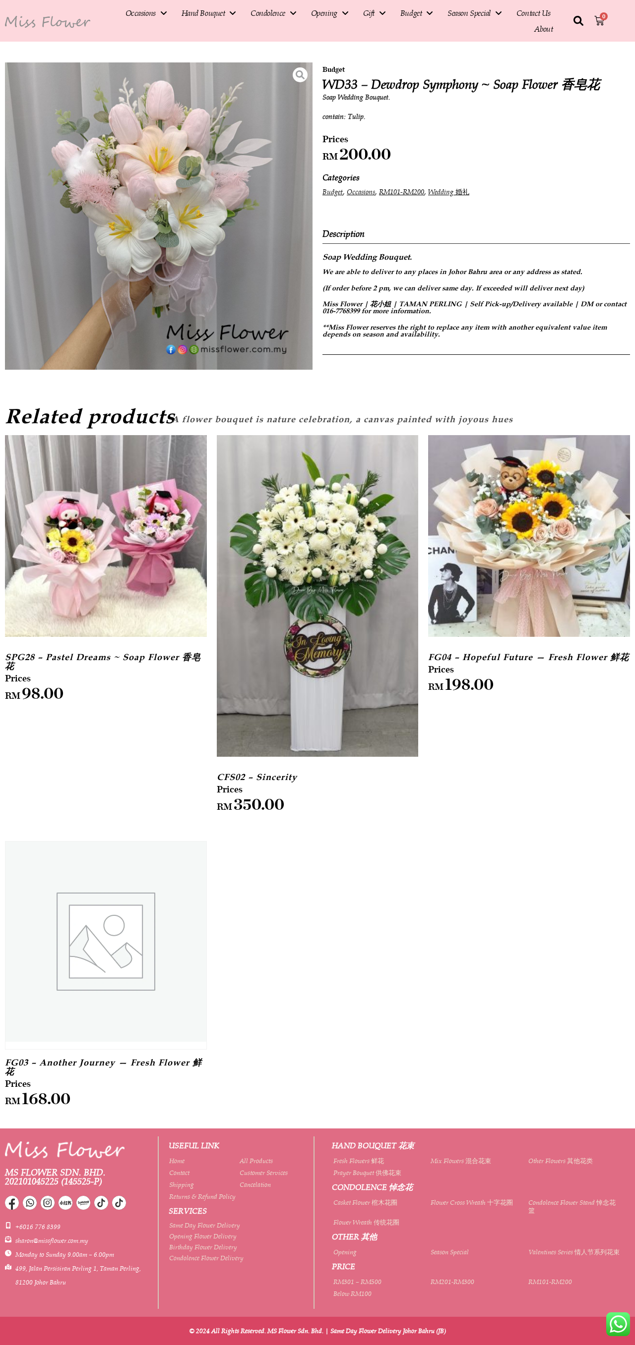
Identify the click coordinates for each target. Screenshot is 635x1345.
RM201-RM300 (452, 1281)
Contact (179, 1172)
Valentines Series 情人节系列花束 (574, 1251)
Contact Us (533, 12)
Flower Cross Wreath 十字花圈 (472, 1202)
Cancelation (255, 1184)
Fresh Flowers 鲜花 (358, 1160)
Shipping (181, 1184)
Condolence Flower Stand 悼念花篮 (572, 1206)
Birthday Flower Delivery (203, 1246)
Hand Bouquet (203, 12)
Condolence (268, 12)
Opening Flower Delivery (203, 1236)
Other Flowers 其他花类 (560, 1160)
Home (177, 1160)
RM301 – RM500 (357, 1281)
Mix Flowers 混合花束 (461, 1160)
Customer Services (264, 1172)
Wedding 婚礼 (448, 192)
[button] (578, 21)
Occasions (141, 12)
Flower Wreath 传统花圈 (366, 1222)
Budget (411, 12)
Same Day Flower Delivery (204, 1225)
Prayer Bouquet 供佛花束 (367, 1172)
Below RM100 (352, 1293)
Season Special (469, 12)
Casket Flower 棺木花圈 (365, 1202)
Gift (369, 12)
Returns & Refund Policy (202, 1196)
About (543, 28)
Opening (324, 12)
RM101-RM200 (401, 192)
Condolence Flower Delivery (206, 1257)
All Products (256, 1160)
